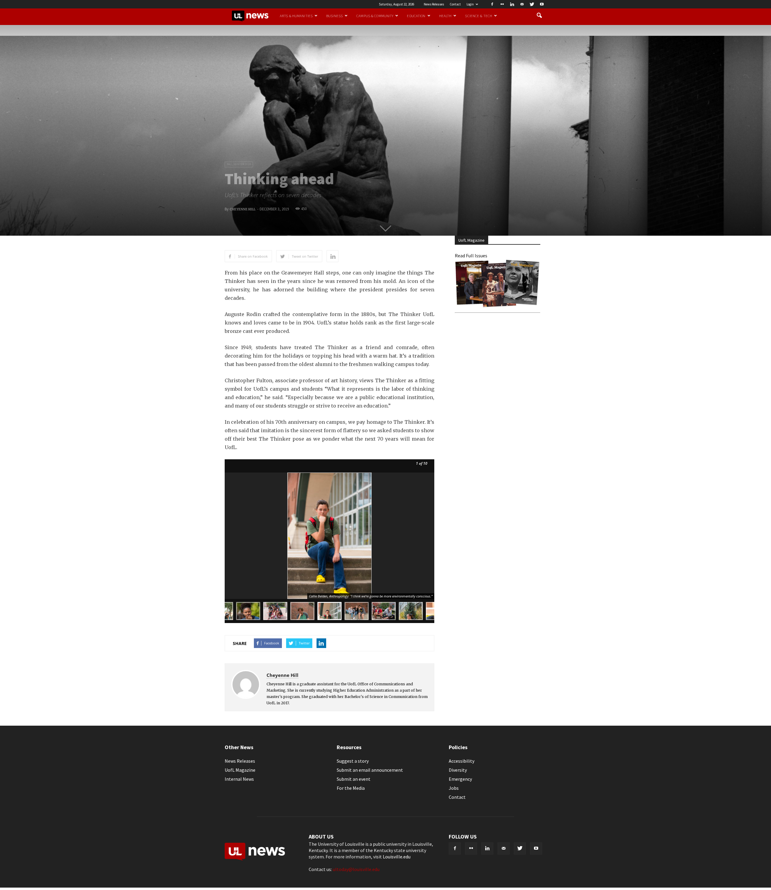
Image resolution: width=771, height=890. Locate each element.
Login (470, 4)
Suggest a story (353, 761)
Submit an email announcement (370, 770)
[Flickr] (502, 4)
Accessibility (461, 761)
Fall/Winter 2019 (239, 164)
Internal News (239, 779)
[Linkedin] (512, 4)
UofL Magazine (240, 770)
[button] (539, 15)
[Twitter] (531, 4)
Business (334, 15)
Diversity (458, 770)
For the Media (351, 788)
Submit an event (353, 779)
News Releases (434, 4)
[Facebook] (492, 4)
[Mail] (521, 4)
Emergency (460, 779)
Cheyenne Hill (242, 209)
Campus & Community (374, 15)
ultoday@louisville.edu (356, 869)
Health (445, 15)
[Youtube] (541, 4)
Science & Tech (478, 15)
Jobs (454, 788)
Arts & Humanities (296, 15)
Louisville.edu (396, 857)
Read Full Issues (471, 256)
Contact (455, 4)
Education (416, 15)
